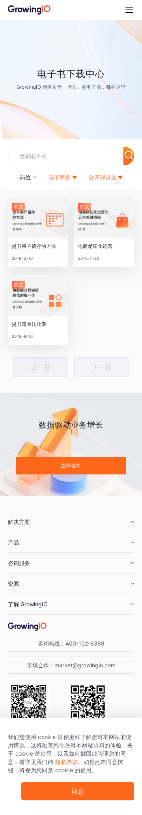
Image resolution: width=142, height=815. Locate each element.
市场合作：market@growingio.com (71, 665)
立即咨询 (71, 465)
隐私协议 (66, 761)
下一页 (101, 367)
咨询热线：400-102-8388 (71, 643)
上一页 (40, 367)
